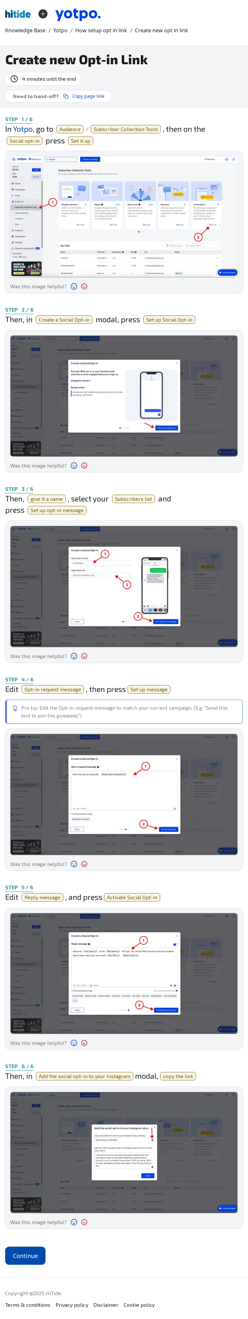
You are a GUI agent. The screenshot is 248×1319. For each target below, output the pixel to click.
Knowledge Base (25, 30)
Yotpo (60, 30)
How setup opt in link (101, 30)
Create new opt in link (161, 30)
